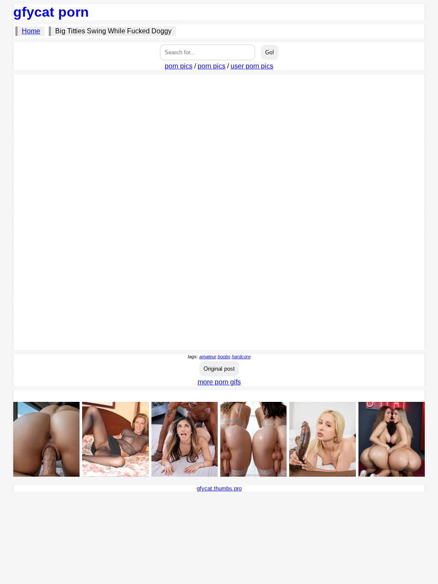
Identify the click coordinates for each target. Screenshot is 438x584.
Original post (219, 369)
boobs (224, 356)
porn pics (178, 66)
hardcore (241, 356)
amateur (207, 356)
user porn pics (252, 66)
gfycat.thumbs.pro (219, 488)
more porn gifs (219, 382)
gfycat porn (51, 12)
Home (31, 31)
